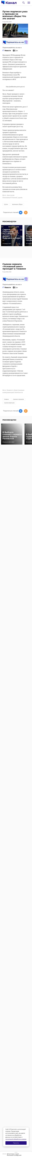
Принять (16, 1143)
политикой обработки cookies (15, 1139)
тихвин (6, 399)
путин (6, 204)
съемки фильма (9, 403)
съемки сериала (18, 399)
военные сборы (17, 204)
